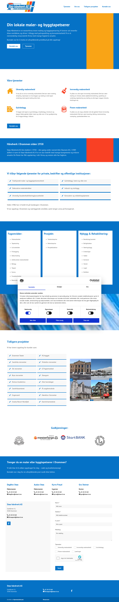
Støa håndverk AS (14, 586)
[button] (13, 46)
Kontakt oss (106, 6)
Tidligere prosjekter (91, 6)
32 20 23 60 (13, 492)
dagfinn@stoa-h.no (15, 494)
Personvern (46, 599)
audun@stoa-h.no (42, 494)
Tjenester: (58, 544)
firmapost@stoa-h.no (16, 517)
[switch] (49, 313)
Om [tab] (87, 287)
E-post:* (57, 521)
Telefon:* (58, 512)
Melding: (58, 530)
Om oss (77, 6)
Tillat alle (86, 320)
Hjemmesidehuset (18, 599)
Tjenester (66, 6)
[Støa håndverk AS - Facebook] (9, 523)
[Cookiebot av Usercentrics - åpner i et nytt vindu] (91, 280)
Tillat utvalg (59, 320)
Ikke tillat (33, 320)
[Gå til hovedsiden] (23, 6)
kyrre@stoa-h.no (59, 494)
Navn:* (57, 503)
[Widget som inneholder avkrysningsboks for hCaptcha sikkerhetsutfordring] (69, 558)
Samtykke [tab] (31, 287)
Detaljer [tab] (59, 287)
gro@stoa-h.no (86, 494)
